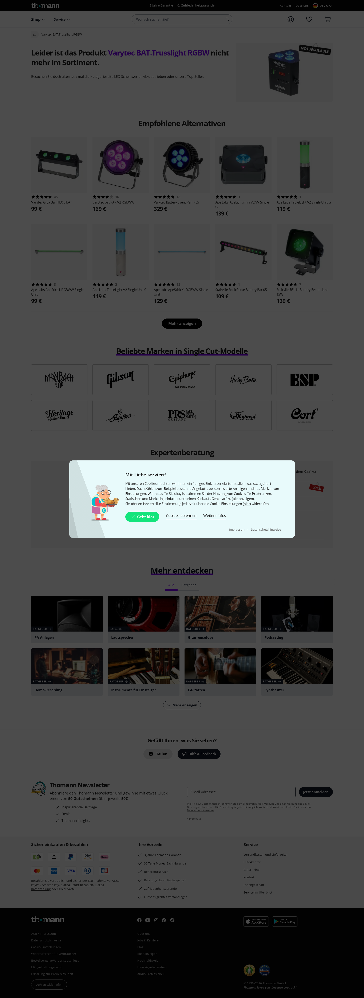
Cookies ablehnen (181, 515)
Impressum (237, 529)
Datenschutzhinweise (266, 529)
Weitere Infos (214, 515)
